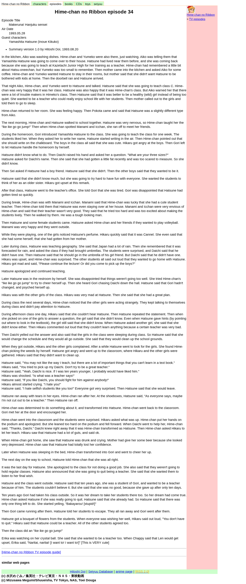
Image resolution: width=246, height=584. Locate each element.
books (68, 4)
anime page (124, 571)
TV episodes (197, 19)
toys (88, 4)
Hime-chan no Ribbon (16, 4)
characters (40, 4)
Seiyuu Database (100, 571)
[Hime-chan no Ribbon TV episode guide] (31, 552)
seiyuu (98, 4)
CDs (79, 4)
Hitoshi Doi (78, 571)
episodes (55, 4)
